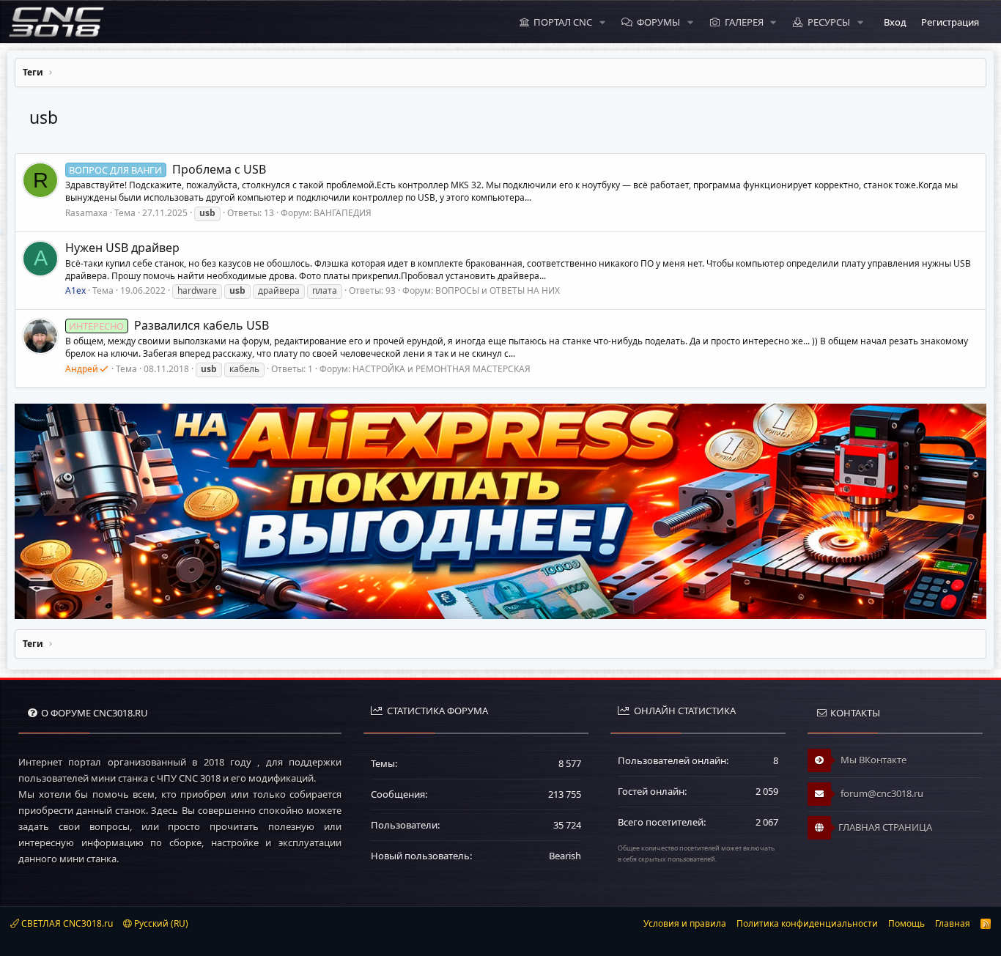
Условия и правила (684, 923)
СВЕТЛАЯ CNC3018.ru (66, 923)
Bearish (565, 855)
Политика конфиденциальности (807, 923)
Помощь (906, 923)
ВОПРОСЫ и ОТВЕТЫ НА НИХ (497, 290)
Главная (952, 923)
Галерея (744, 22)
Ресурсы (829, 22)
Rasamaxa (86, 213)
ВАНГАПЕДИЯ (343, 213)
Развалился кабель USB (168, 325)
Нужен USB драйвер (122, 248)
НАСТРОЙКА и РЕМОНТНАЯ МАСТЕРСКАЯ (441, 369)
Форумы (658, 22)
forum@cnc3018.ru (880, 793)
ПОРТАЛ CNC (562, 22)
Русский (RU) (160, 923)
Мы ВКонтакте (872, 759)
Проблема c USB (167, 169)
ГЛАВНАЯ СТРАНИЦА (885, 827)
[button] (602, 22)
